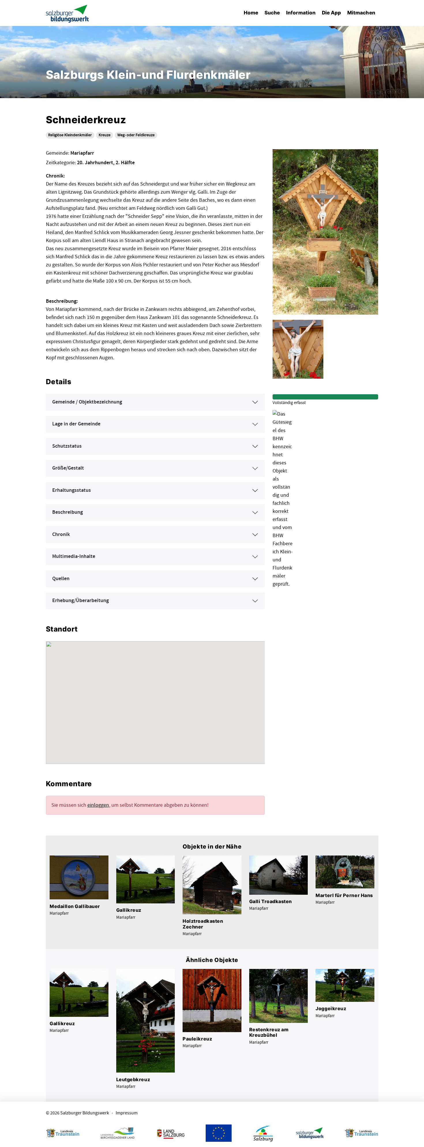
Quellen (61, 578)
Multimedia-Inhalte (73, 556)
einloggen (98, 805)
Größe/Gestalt (68, 468)
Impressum (127, 1113)
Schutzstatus (67, 446)
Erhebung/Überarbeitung (80, 600)
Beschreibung (67, 512)
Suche (272, 13)
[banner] (67, 13)
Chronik (61, 534)
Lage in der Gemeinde (76, 424)
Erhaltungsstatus (71, 490)
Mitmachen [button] (361, 13)
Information (301, 13)
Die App (331, 13)
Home (251, 13)
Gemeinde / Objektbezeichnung (87, 402)
